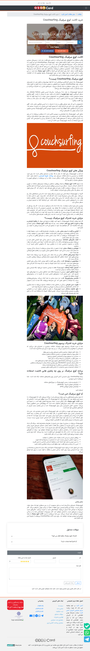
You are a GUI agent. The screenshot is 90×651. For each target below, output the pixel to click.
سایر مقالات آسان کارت (68, 14)
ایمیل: (54, 558)
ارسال (78, 583)
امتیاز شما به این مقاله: (24, 558)
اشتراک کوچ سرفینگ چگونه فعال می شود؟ (64, 536)
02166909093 (39, 611)
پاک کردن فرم (69, 583)
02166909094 (39, 609)
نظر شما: (78, 566)
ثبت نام (40, 3)
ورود (47, 3)
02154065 (40, 606)
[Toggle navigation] (86, 8)
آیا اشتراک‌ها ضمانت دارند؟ (69, 541)
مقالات (79, 14)
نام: (80, 558)
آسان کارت (79, 605)
